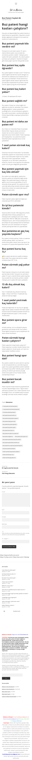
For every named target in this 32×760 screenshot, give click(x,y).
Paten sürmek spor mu (8, 454)
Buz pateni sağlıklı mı (8, 436)
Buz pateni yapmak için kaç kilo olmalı (11, 439)
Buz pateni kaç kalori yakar (9, 427)
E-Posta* (4, 517)
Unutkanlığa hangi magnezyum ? (9, 597)
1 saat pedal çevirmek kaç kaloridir (11, 409)
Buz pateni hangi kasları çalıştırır (10, 418)
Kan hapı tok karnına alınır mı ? (9, 574)
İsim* (3, 509)
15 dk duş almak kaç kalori (9, 412)
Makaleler (9, 402)
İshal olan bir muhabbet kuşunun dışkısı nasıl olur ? (13, 589)
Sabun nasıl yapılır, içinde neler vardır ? (11, 601)
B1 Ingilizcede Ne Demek (10, 468)
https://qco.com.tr (18, 557)
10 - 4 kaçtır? (5, 538)
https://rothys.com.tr (6, 557)
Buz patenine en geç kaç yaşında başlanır (12, 445)
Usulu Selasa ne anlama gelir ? (9, 570)
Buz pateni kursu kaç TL (8, 430)
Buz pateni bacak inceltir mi (9, 415)
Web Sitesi (4, 524)
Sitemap (26, 557)
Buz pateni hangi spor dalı (9, 421)
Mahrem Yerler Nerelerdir (8, 686)
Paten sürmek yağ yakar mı (9, 457)
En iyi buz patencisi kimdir (9, 448)
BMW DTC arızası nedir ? (7, 585)
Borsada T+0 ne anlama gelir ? (9, 578)
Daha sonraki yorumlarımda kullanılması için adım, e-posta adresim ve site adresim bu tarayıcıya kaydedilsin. (15, 534)
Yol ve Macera (16, 10)
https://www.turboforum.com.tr (9, 555)
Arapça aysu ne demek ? (7, 582)
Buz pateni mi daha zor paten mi (10, 433)
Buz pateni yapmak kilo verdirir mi (11, 442)
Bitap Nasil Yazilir (6, 691)
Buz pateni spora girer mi (21, 436)
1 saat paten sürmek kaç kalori (10, 406)
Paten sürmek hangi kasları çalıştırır (11, 451)
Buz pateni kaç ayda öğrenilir (9, 424)
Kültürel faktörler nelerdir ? (8, 605)
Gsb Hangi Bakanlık (8, 473)
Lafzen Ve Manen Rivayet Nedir (9, 696)
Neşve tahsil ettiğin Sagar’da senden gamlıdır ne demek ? (15, 593)
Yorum (3, 491)
